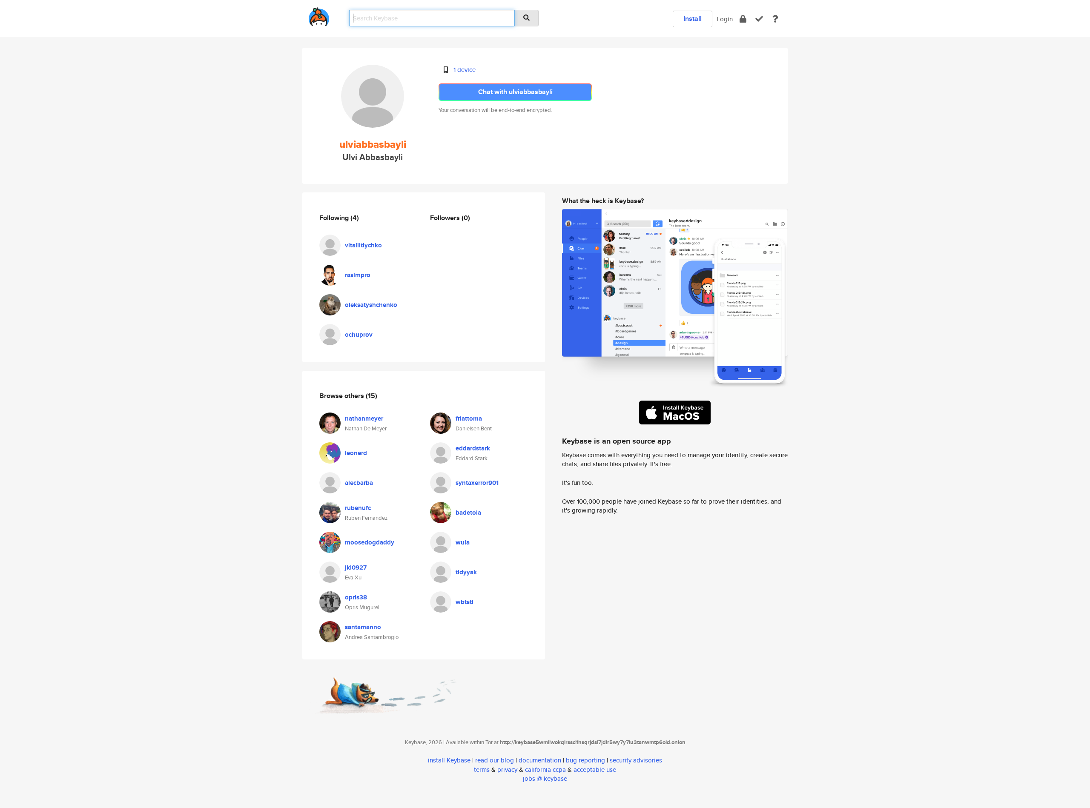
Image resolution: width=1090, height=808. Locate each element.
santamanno (363, 627)
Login (725, 18)
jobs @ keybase (545, 778)
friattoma (469, 418)
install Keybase (449, 760)
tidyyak (466, 572)
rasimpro (357, 275)
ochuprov (359, 334)
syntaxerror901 (477, 482)
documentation (540, 760)
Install (692, 18)
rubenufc (358, 508)
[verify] (759, 19)
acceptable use (595, 769)
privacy (507, 769)
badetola (468, 512)
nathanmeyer (364, 418)
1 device (464, 69)
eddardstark (473, 448)
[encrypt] (743, 19)
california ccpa (545, 769)
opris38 (356, 597)
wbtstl (464, 602)
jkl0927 (356, 567)
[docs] (775, 19)
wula (463, 542)
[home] (319, 15)
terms (482, 769)
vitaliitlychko (363, 245)
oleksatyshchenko (371, 304)
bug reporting (585, 760)
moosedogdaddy (369, 542)
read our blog (494, 760)
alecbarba (359, 482)
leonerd (356, 453)
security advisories (636, 760)
